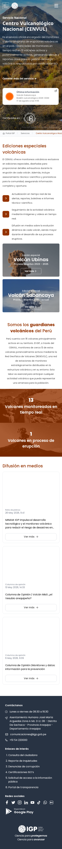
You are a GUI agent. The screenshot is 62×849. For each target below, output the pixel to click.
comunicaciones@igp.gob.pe (28, 734)
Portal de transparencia (23, 787)
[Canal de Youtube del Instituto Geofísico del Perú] (32, 802)
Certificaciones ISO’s (21, 772)
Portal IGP (10, 133)
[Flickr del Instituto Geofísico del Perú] (51, 802)
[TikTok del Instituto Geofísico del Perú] (39, 802)
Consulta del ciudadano (23, 755)
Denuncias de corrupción (24, 766)
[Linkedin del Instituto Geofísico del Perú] (26, 802)
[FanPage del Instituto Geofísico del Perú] (7, 802)
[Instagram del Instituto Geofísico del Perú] (20, 802)
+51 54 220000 (18, 740)
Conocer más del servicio (18, 78)
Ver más (29, 271)
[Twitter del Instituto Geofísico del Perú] (13, 802)
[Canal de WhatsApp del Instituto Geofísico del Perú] (45, 802)
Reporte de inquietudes (22, 761)
